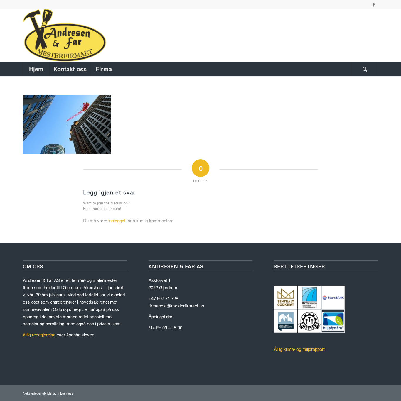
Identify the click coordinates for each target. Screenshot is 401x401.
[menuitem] (36, 69)
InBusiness (65, 393)
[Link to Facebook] (373, 4)
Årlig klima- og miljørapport (299, 349)
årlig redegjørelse (39, 334)
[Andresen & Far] (64, 35)
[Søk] (365, 69)
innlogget (116, 220)
